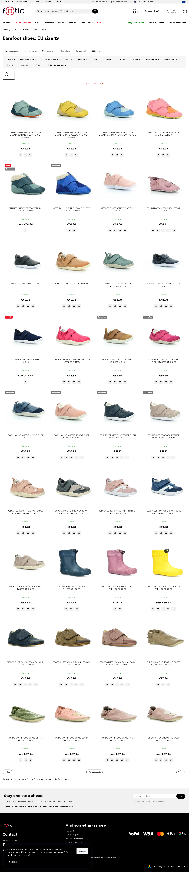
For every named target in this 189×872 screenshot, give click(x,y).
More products (94, 772)
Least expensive (30, 51)
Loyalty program (42, 2)
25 (168, 685)
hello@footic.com (10, 840)
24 (174, 230)
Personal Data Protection (76, 850)
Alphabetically (81, 51)
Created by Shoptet (161, 867)
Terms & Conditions (74, 842)
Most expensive (48, 51)
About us (9, 2)
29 (122, 760)
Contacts (60, 2)
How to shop (23, 2)
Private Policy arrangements (156, 801)
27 (79, 760)
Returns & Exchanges (74, 838)
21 (25, 155)
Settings (13, 862)
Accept (82, 851)
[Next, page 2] (178, 772)
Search (95, 11)
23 (30, 155)
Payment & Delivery (73, 846)
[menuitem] (7, 23)
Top (8, 772)
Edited (178, 867)
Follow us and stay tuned (4, 844)
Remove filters (93, 83)
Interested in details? (20, 855)
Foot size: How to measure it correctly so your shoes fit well (91, 858)
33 (127, 760)
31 (30, 760)
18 (61, 457)
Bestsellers (65, 51)
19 (8, 76)
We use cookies (72, 854)
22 (125, 230)
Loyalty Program (72, 835)
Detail (24, 126)
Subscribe (180, 796)
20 (115, 230)
